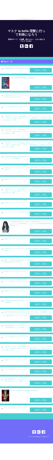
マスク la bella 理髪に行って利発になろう (39, 436)
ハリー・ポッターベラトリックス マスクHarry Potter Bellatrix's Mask (20, 212)
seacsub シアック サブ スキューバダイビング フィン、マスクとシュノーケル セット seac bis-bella (27, 238)
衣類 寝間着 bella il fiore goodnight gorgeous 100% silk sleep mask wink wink (22, 68)
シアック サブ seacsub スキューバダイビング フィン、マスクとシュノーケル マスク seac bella (26, 106)
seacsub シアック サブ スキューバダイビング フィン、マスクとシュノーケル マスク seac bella (26, 179)
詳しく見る (42, 70)
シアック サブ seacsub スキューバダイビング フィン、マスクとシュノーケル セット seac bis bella (27, 336)
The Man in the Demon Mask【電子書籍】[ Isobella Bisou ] (24, 390)
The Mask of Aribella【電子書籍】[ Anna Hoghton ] (22, 77)
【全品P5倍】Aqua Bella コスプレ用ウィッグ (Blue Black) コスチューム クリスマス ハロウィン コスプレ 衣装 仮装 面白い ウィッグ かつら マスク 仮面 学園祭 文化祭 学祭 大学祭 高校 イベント (31, 223)
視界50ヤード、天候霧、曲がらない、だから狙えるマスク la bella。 (26, 40)
